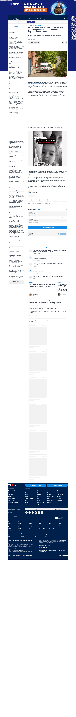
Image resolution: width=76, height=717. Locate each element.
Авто (26, 334)
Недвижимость (40, 345)
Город (26, 339)
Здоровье (27, 347)
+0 (62, 217)
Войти (32, 234)
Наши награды (11, 339)
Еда (26, 343)
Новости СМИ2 (32, 242)
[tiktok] (42, 356)
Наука (38, 343)
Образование (40, 347)
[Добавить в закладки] (63, 42)
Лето (38, 339)
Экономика (59, 341)
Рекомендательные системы (43, 390)
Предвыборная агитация (13, 345)
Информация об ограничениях (44, 387)
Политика (49, 337)
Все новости (16, 26)
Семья (48, 347)
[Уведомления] (64, 18)
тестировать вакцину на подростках (47, 187)
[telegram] (26, 356)
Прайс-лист (10, 336)
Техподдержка (11, 343)
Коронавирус (31, 195)
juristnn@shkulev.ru (11, 395)
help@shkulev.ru (16, 396)
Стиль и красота (60, 336)
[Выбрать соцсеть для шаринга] (66, 42)
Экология (59, 339)
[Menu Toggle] (9, 18)
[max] (36, 356)
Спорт (58, 334)
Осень (48, 336)
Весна (26, 337)
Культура (39, 337)
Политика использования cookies (44, 388)
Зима (38, 334)
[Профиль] (67, 18)
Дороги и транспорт (29, 341)
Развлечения (50, 343)
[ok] (33, 356)
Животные (27, 345)
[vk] (29, 356)
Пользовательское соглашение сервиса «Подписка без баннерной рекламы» (52, 392)
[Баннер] (31, 22)
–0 (65, 217)
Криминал (39, 336)
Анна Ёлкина (35, 191)
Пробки (38, 18)
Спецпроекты (60, 343)
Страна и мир (60, 337)
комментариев (35, 42)
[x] (39, 356)
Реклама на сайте (12, 334)
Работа (48, 341)
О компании (10, 337)
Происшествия (50, 339)
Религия (49, 345)
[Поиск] (61, 18)
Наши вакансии (11, 341)
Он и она (49, 334)
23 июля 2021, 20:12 (31, 39)
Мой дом (39, 341)
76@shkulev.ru (21, 393)
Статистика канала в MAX (13, 347)
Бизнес (26, 336)
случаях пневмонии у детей (35, 83)
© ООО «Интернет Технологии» (27, 398)
